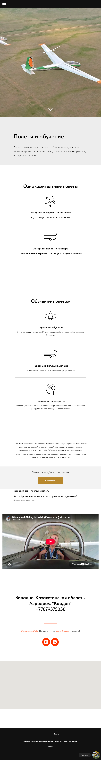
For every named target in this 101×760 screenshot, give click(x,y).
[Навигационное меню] (4, 4)
